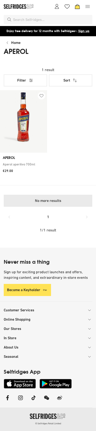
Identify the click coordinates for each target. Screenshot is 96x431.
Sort (66, 80)
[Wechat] (46, 400)
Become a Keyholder (23, 290)
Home (16, 42)
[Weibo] (59, 400)
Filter (21, 80)
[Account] (57, 6)
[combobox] (51, 19)
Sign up (83, 31)
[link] (23, 164)
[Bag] (77, 6)
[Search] (9, 19)
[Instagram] (20, 400)
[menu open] (87, 6)
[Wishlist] (67, 6)
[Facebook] (7, 400)
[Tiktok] (33, 400)
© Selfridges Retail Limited (48, 423)
